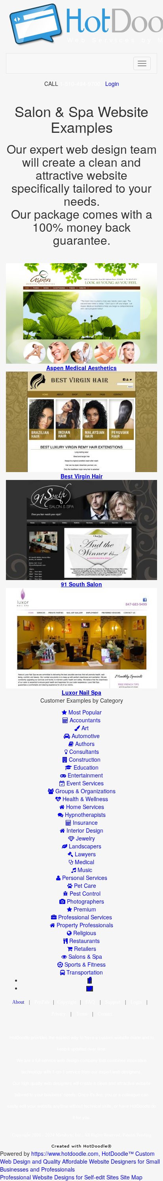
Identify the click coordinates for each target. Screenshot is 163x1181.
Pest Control (84, 893)
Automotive (85, 736)
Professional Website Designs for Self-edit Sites (59, 1177)
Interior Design (84, 830)
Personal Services (84, 878)
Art (84, 728)
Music (84, 870)
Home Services (84, 807)
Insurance (84, 822)
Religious (84, 933)
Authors (84, 744)
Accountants (84, 720)
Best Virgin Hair (81, 476)
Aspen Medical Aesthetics (81, 368)
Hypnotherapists (84, 814)
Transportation (84, 972)
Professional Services (84, 917)
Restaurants (84, 941)
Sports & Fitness (84, 964)
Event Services (84, 783)
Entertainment (84, 775)
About (18, 1002)
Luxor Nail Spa (81, 692)
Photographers (84, 901)
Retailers (84, 948)
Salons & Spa (84, 956)
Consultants (83, 751)
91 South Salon (81, 584)
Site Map (131, 1177)
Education (85, 767)
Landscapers (84, 846)
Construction (83, 759)
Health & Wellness (84, 799)
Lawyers (84, 854)
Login (112, 83)
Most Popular (84, 712)
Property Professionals (84, 925)
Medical (83, 862)
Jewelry (84, 838)
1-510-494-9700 (80, 83)
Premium (84, 909)
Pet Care (84, 885)
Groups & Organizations (85, 791)
